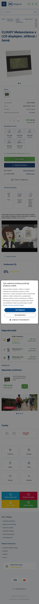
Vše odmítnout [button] (20, 315)
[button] (20, 320)
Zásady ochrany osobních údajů (13, 305)
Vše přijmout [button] (20, 310)
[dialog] (19, 302)
